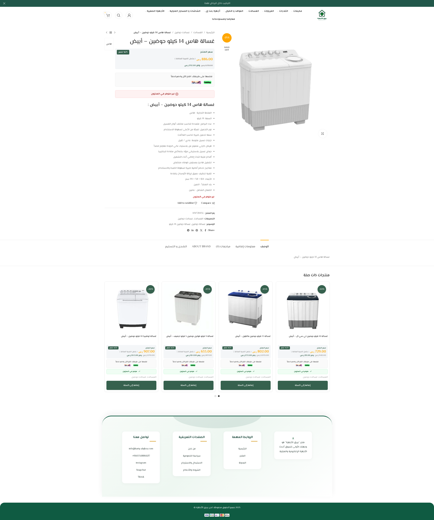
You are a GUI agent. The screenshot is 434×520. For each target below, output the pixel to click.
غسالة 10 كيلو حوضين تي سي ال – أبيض (308, 336)
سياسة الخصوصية (192, 456)
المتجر (242, 456)
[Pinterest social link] (197, 230)
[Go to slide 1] (219, 396)
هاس (109, 44)
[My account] (129, 15)
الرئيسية (210, 33)
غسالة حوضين (198, 224)
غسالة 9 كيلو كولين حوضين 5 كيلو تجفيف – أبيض (190, 336)
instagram (141, 463)
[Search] (118, 15)
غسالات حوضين (182, 33)
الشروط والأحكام (191, 470)
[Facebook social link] (205, 230)
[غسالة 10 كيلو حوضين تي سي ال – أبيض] (303, 308)
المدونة (242, 463)
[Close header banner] (4, 3)
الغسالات (198, 33)
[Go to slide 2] (215, 396)
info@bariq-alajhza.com (141, 449)
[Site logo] (322, 15)
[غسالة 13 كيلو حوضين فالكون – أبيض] (246, 308)
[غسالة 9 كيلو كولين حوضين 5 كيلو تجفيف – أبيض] (189, 308)
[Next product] (107, 33)
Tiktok (141, 477)
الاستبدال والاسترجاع (191, 463)
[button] (303, 385)
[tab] (264, 245)
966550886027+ (141, 456)
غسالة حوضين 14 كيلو (179, 224)
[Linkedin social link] (192, 230)
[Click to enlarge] (322, 133)
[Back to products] (111, 33)
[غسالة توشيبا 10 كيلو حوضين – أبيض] (131, 308)
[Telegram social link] (188, 230)
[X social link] (201, 230)
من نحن (192, 449)
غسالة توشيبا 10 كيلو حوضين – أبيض (138, 336)
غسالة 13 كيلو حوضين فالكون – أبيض (253, 336)
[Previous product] (115, 33)
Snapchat (141, 470)
